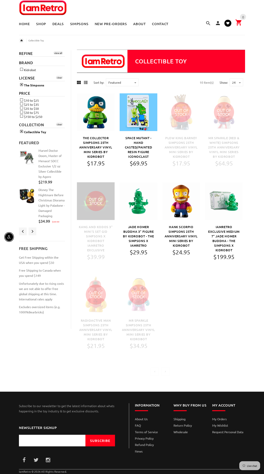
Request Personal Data (227, 432)
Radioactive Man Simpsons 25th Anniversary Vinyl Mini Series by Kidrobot (95, 329)
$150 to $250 (32, 117)
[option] (42, 167)
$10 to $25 (31, 100)
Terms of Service (146, 432)
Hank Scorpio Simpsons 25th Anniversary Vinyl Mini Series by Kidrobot (181, 236)
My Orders (219, 419)
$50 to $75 (31, 112)
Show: (224, 82)
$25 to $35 (31, 104)
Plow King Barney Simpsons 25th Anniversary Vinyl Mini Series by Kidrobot (181, 147)
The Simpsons (33, 85)
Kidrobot (29, 70)
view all (58, 53)
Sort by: (99, 82)
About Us (141, 419)
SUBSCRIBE (100, 440)
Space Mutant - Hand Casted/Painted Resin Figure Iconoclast (138, 147)
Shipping (180, 419)
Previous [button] (23, 231)
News (139, 451)
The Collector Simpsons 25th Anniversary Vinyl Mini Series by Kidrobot (95, 147)
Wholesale (181, 432)
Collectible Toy (36, 40)
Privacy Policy (144, 438)
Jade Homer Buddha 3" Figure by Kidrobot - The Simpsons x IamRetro (138, 236)
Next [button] (32, 231)
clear (59, 77)
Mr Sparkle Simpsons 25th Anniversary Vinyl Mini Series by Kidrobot (138, 329)
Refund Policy (144, 445)
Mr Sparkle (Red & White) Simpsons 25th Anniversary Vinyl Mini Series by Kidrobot (224, 147)
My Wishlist (220, 425)
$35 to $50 (31, 108)
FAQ (138, 425)
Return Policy (183, 425)
